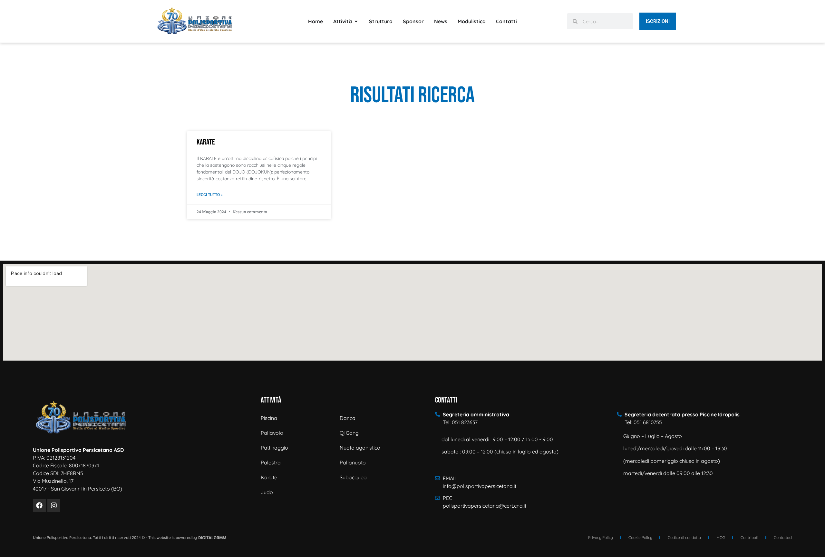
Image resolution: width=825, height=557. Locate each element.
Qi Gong (349, 433)
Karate (206, 142)
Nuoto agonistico (360, 447)
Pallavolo (272, 433)
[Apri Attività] (356, 21)
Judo (267, 492)
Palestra (271, 462)
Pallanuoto (353, 462)
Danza (347, 418)
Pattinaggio (274, 447)
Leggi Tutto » (210, 195)
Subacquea (353, 477)
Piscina (269, 418)
